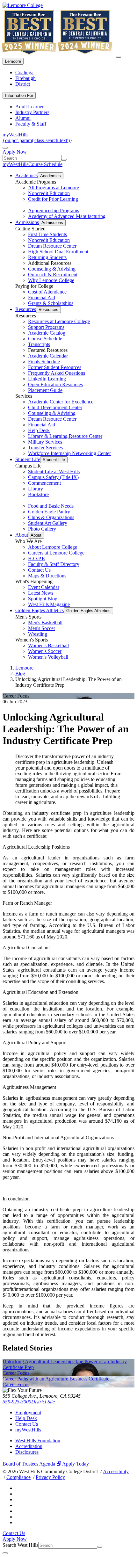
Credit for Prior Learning (53, 199)
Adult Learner (29, 106)
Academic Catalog (46, 333)
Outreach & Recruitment (52, 274)
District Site (43, 1401)
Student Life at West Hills (54, 471)
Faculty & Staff (30, 124)
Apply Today (75, 1463)
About (21, 535)
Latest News (40, 593)
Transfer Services (45, 447)
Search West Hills (20, 1545)
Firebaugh (25, 78)
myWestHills (15, 134)
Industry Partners (32, 112)
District (22, 84)
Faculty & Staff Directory (53, 564)
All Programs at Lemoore (53, 187)
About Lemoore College (52, 547)
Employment (28, 1412)
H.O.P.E (36, 558)
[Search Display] (5, 148)
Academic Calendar (48, 355)
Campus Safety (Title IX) (53, 477)
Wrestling (37, 634)
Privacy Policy (50, 1477)
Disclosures (27, 1452)
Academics (26, 175)
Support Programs (46, 327)
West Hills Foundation (37, 1440)
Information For (19, 95)
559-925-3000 (17, 1401)
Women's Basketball (48, 645)
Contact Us (39, 570)
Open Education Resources (55, 384)
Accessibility (116, 1471)
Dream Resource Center (52, 246)
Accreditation (28, 1446)
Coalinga (24, 72)
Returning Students (47, 257)
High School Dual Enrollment (58, 251)
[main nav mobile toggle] (118, 57)
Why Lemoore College (51, 280)
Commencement (44, 483)
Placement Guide (45, 390)
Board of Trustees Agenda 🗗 (32, 1463)
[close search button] (5, 1553)
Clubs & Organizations (51, 517)
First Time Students (47, 234)
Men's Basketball (45, 622)
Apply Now (15, 152)
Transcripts (39, 344)
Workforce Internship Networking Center (69, 453)
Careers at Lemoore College (56, 552)
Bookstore (38, 494)
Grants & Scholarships (50, 303)
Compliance (18, 1477)
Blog (20, 673)
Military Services (45, 442)
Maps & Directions (47, 575)
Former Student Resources (54, 367)
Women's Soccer (44, 651)
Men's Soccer (41, 628)
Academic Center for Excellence (60, 401)
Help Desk (39, 430)
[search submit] (64, 160)
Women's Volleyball (48, 657)
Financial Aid (41, 297)
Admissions (27, 222)
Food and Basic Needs (51, 506)
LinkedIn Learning (47, 378)
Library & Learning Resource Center (65, 436)
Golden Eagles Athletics (39, 610)
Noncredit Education (49, 193)
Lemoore (13, 61)
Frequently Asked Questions (56, 373)
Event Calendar (43, 587)
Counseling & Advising (52, 269)
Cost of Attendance (47, 291)
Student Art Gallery (47, 523)
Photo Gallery (42, 529)
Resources (25, 309)
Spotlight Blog (42, 598)
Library (35, 488)
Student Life (27, 459)
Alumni (23, 118)
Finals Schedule (44, 361)
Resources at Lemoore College (59, 321)
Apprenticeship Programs (53, 210)
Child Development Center (55, 407)
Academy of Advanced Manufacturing (66, 216)
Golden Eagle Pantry (49, 511)
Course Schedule (45, 164)
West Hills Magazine (49, 604)
